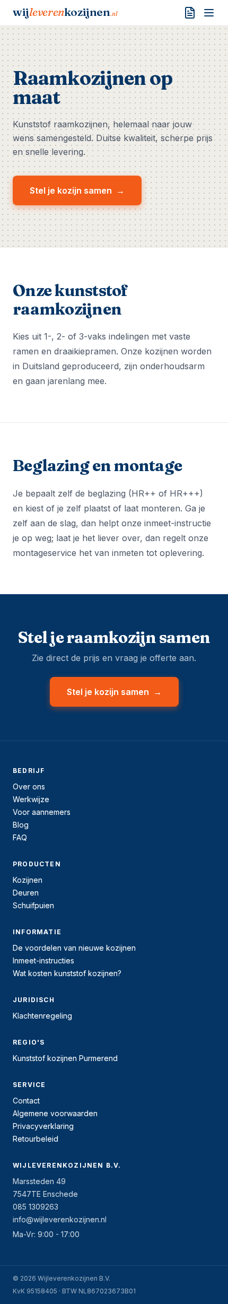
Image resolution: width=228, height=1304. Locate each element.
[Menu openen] (209, 12)
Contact (26, 1100)
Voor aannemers (42, 811)
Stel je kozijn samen (77, 190)
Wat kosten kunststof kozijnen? (67, 973)
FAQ (20, 837)
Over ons (29, 786)
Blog (21, 824)
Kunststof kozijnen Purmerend (65, 1058)
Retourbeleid (35, 1138)
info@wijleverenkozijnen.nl (60, 1219)
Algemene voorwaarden (55, 1113)
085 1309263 (35, 1206)
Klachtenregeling (42, 1015)
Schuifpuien (33, 905)
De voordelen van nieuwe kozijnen (74, 947)
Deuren (26, 892)
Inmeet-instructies (43, 960)
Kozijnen (27, 879)
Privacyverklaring (43, 1126)
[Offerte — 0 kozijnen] (189, 12)
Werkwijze (31, 799)
